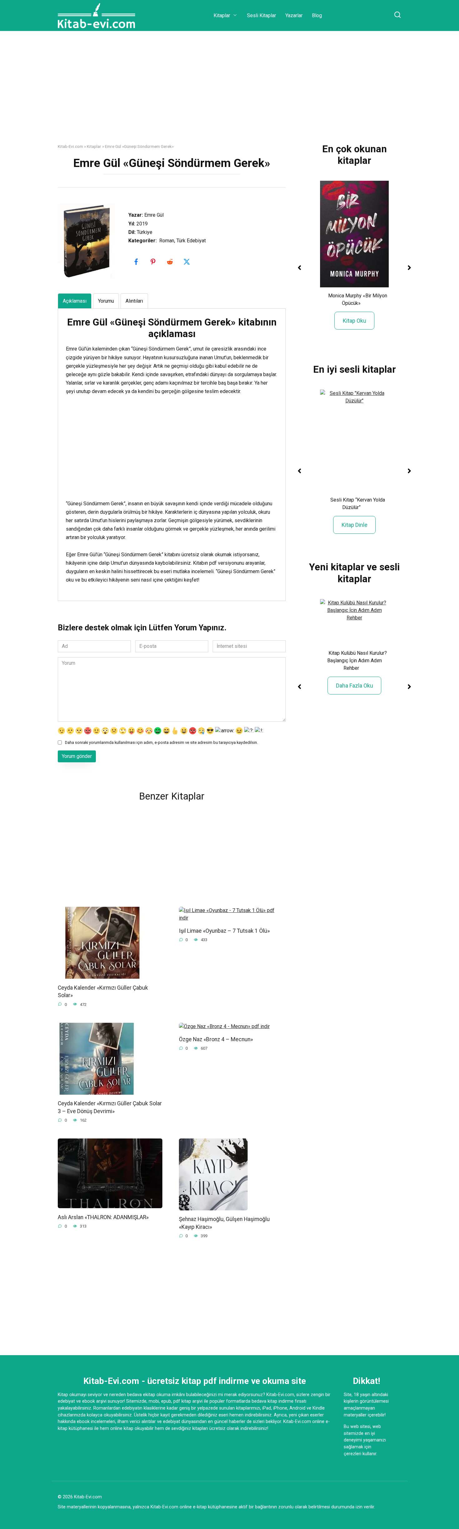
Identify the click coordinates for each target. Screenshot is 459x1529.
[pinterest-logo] (153, 261)
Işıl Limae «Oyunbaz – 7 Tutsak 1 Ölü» (224, 930)
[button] (299, 268)
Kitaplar (222, 15)
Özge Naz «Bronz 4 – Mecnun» (216, 1039)
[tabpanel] (172, 450)
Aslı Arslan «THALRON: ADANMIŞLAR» (103, 1217)
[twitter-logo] (187, 261)
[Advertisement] (229, 92)
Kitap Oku (354, 320)
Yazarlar (294, 15)
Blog (317, 15)
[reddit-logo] (170, 261)
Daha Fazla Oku (354, 685)
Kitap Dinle (355, 525)
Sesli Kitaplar (261, 15)
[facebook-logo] (136, 261)
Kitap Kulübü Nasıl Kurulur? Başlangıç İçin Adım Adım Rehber (357, 660)
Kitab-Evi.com (70, 146)
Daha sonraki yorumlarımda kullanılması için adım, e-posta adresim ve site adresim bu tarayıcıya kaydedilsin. (161, 742)
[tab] (74, 300)
